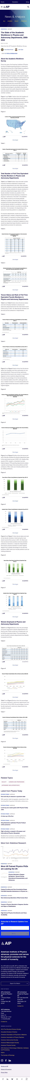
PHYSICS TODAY (5, 794)
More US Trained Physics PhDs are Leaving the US (14, 867)
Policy (16, 21)
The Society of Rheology (7, 1055)
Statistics (24, 21)
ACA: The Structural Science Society (11, 1029)
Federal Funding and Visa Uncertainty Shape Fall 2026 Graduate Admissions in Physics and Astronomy (14, 891)
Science (10, 21)
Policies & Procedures (6, 1069)
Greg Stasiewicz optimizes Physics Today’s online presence (13, 823)
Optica (2, 1052)
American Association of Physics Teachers (12, 1037)
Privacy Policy (4, 1072)
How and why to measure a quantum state (13, 796)
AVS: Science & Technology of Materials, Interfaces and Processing (15, 1049)
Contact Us (20, 1006)
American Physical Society (8, 1045)
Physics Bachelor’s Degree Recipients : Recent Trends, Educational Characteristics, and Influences (18, 877)
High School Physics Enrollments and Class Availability (14, 914)
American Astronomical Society (9, 1040)
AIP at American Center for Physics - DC (23, 994)
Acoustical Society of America (9, 1032)
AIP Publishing (5, 1009)
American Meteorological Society (10, 1042)
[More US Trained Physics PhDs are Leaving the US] (15, 854)
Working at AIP (4, 1066)
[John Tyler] (16, 49)
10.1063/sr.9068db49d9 (10, 53)
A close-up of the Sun (7, 816)
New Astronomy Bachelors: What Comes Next (14, 898)
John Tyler (20, 49)
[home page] (7, 7)
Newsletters (15, 2)
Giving (27, 2)
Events (2, 2)
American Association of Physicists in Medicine (14, 1034)
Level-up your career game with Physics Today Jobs (14, 808)
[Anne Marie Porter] (2, 49)
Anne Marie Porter (8, 49)
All (4, 21)
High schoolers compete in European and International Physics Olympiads (13, 832)
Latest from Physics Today (11, 791)
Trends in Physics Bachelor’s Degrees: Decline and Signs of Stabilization (14, 905)
